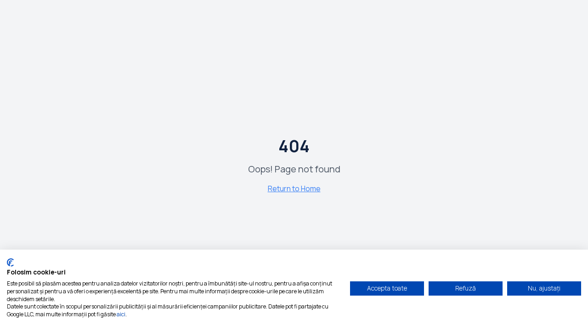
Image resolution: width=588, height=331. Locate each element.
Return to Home (294, 188)
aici (121, 314)
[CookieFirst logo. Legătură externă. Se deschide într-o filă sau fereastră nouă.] (10, 262)
